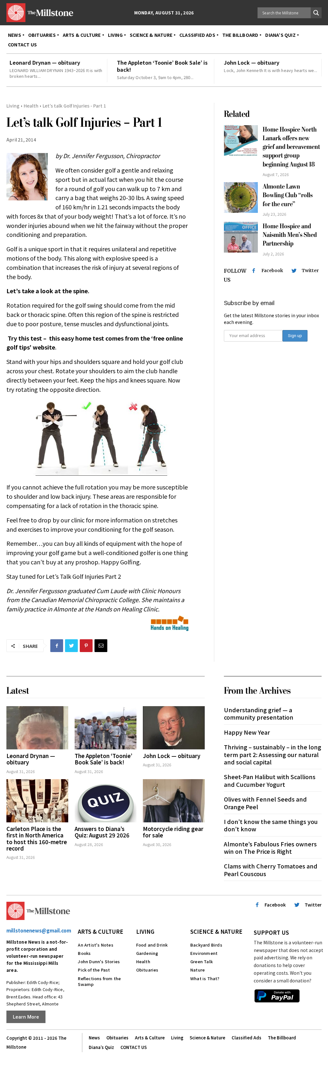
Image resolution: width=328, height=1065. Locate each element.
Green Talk (201, 961)
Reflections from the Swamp (99, 981)
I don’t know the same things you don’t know (271, 825)
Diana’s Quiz (101, 1047)
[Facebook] (56, 645)
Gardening (147, 953)
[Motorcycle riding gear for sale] (174, 800)
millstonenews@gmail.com (38, 930)
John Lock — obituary (251, 62)
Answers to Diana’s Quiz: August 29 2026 (102, 832)
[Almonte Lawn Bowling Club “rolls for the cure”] (241, 197)
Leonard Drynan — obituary (45, 62)
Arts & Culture (100, 931)
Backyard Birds (206, 945)
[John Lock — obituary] (174, 727)
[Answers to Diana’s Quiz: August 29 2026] (105, 800)
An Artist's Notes (95, 945)
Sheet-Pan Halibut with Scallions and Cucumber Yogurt (270, 780)
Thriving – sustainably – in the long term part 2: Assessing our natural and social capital (272, 754)
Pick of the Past (94, 970)
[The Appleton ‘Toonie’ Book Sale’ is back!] (105, 727)
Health (31, 105)
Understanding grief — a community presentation (258, 713)
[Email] (100, 645)
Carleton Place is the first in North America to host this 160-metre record (36, 838)
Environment (203, 953)
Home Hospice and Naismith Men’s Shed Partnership (290, 235)
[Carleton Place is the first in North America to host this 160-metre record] (37, 800)
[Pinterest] (86, 645)
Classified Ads (246, 1038)
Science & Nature (216, 931)
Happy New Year (247, 732)
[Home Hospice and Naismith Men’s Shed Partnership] (241, 237)
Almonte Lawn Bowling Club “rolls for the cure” (288, 195)
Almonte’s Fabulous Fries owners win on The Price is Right (270, 847)
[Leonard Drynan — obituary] (37, 727)
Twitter (310, 270)
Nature (197, 970)
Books (84, 953)
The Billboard (282, 1038)
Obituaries (147, 970)
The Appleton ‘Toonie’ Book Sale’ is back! (162, 66)
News (94, 1038)
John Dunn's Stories (99, 961)
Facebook (272, 270)
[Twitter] (71, 645)
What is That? (205, 978)
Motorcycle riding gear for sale (173, 832)
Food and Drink (152, 945)
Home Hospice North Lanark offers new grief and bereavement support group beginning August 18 (291, 146)
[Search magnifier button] (316, 12)
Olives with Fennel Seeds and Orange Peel (265, 803)
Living (13, 105)
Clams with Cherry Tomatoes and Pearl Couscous (270, 869)
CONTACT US (133, 1047)
